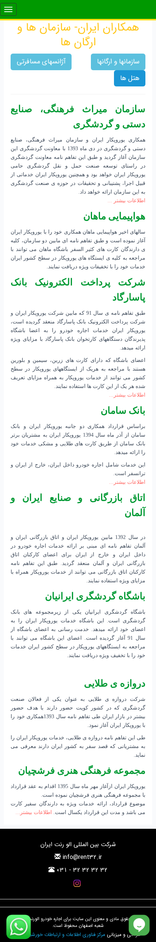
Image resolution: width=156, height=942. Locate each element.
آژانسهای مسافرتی (41, 61)
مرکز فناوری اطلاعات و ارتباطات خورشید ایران (60, 935)
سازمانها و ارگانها (118, 61)
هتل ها (129, 78)
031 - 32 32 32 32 (82, 870)
